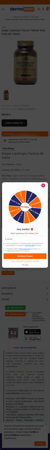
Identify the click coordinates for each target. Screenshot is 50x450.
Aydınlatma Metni (30, 245)
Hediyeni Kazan (25, 256)
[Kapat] (43, 185)
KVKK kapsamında (24, 249)
